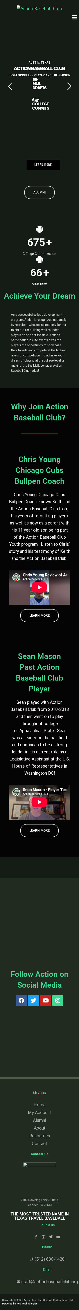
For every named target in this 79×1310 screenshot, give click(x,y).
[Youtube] (45, 1000)
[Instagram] (57, 1000)
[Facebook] (21, 1000)
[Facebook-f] (36, 1237)
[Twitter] (33, 1000)
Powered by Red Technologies (20, 1303)
